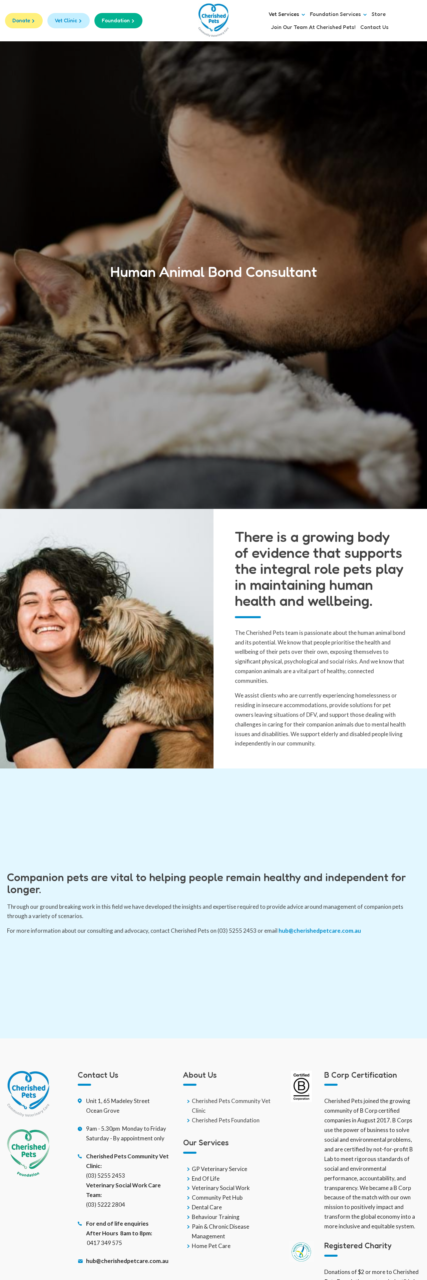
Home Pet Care (211, 1245)
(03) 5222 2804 (105, 1204)
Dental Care (207, 1207)
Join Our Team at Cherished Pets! (313, 27)
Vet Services (285, 14)
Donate (21, 20)
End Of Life (206, 1178)
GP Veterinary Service (219, 1168)
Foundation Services (336, 14)
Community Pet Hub (217, 1197)
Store (379, 14)
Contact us (374, 27)
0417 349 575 (104, 1242)
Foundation (116, 20)
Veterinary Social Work (221, 1187)
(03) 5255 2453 (105, 1175)
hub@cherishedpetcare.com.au (320, 930)
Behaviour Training (216, 1216)
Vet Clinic (66, 20)
